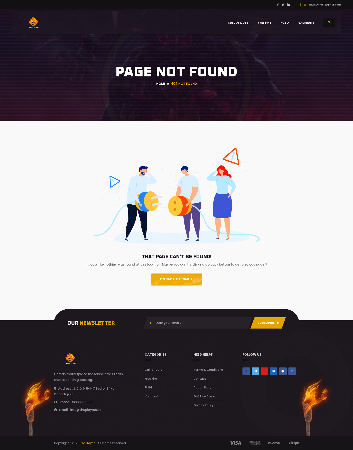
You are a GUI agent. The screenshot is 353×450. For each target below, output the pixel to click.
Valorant (306, 23)
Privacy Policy (203, 405)
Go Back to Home (175, 279)
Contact (199, 379)
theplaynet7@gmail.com (325, 4)
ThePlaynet (88, 443)
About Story (202, 387)
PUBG (284, 23)
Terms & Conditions (208, 370)
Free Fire (264, 23)
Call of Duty (238, 23)
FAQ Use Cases (204, 396)
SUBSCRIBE (266, 323)
